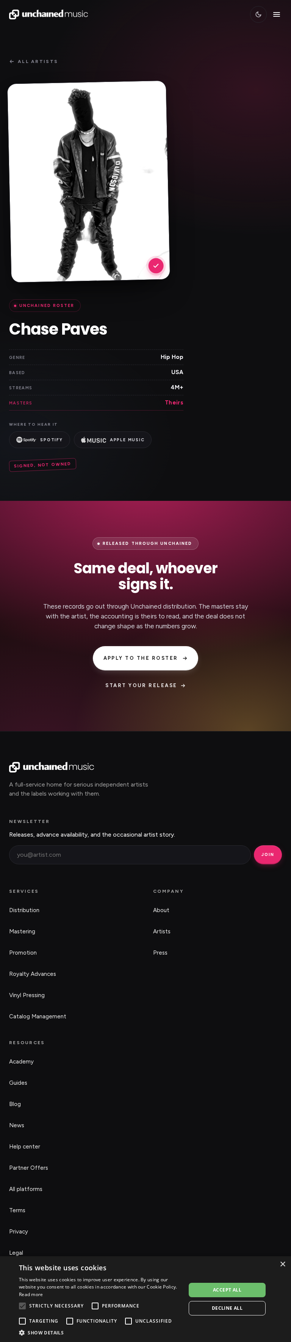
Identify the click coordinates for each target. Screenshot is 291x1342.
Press (160, 952)
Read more (31, 1294)
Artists (162, 931)
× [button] (282, 1264)
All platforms (25, 1189)
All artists (38, 61)
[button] (100, 1332)
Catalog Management (37, 1016)
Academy (21, 1061)
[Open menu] (276, 14)
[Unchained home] (48, 14)
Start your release (141, 685)
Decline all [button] (227, 1308)
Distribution (24, 910)
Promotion (23, 952)
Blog (15, 1104)
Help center (24, 1146)
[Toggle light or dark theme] (258, 14)
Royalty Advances (32, 974)
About (161, 910)
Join (267, 854)
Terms (17, 1210)
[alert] (145, 1299)
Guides (18, 1082)
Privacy (18, 1231)
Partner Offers (28, 1167)
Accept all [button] (227, 1290)
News (16, 1125)
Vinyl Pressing (27, 995)
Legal (16, 1252)
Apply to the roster (140, 658)
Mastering (22, 931)
